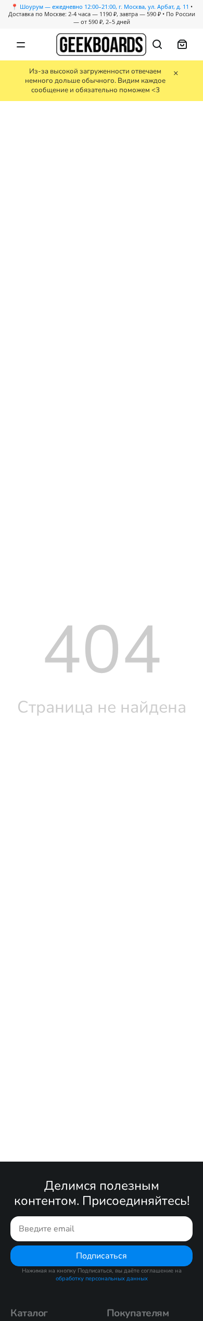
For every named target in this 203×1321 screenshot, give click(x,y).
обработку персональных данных (102, 1278)
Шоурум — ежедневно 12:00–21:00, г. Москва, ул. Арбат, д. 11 (104, 6)
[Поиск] (157, 44)
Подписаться (101, 1256)
